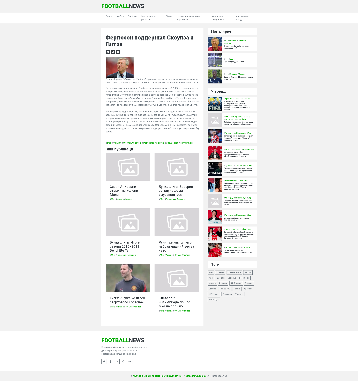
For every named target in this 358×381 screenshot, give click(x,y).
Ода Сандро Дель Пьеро (234, 62)
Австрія (238, 165)
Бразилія (229, 181)
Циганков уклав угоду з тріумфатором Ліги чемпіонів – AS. (238, 251)
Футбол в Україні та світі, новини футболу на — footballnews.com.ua (170, 376)
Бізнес (169, 16)
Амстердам (230, 133)
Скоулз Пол (172, 143)
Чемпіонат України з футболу (237, 116)
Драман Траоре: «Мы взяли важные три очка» (238, 78)
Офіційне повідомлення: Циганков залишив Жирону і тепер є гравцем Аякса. (238, 203)
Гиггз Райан (186, 143)
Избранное (244, 278)
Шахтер (212, 289)
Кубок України (231, 119)
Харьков (239, 294)
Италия (120, 199)
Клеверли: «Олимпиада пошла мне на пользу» (174, 302)
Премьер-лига (234, 272)
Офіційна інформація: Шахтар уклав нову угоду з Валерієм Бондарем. (238, 123)
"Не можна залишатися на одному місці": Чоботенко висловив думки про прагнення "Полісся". (238, 170)
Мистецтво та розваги (148, 18)
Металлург (214, 300)
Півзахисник (248, 149)
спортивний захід (242, 18)
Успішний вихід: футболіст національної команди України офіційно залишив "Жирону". (236, 154)
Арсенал (248, 289)
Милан (128, 199)
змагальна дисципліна (218, 18)
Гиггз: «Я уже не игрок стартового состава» (127, 300)
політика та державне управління (188, 18)
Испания (223, 283)
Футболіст (242, 119)
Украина (233, 74)
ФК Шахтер (214, 294)
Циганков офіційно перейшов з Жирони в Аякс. (236, 219)
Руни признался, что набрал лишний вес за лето (176, 246)
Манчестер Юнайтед (153, 143)
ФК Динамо (236, 283)
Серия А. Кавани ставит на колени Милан (124, 191)
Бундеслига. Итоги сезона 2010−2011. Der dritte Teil (125, 246)
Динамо (221, 278)
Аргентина (229, 99)
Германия (170, 199)
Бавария (181, 199)
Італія (247, 181)
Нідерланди (241, 133)
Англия (117, 143)
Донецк (242, 74)
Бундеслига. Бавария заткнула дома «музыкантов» (176, 191)
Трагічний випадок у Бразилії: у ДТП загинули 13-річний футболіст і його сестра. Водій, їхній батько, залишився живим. (238, 186)
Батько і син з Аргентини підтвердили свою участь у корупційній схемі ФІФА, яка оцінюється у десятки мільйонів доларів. (237, 106)
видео (232, 59)
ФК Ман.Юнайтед (132, 143)
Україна (228, 149)
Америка (239, 99)
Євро (250, 133)
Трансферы (225, 289)
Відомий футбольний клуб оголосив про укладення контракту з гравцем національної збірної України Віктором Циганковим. (239, 235)
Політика (132, 16)
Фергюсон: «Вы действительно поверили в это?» (236, 47)
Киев (211, 278)
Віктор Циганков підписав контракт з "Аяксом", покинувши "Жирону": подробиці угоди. (239, 138)
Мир (109, 143)
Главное (249, 283)
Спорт (109, 16)
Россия (237, 289)
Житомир (248, 165)
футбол (120, 16)
